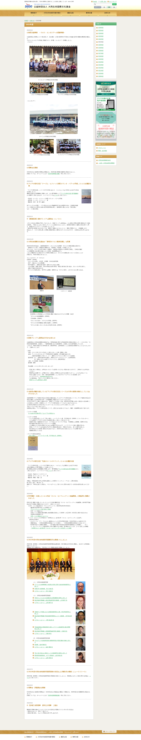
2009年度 (100, 76)
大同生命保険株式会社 (104, 160)
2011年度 (100, 70)
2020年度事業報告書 (53, 695)
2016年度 (100, 56)
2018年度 (100, 50)
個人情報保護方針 (29, 732)
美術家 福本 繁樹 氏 (41, 644)
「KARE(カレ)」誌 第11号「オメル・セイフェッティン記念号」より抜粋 (51, 528)
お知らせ (32, 20)
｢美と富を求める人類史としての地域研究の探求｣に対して (51, 653)
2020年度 (100, 45)
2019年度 (100, 47)
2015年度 (100, 59)
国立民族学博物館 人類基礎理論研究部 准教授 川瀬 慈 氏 (51, 631)
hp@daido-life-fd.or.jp (46, 376)
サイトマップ (113, 1)
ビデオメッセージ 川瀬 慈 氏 (43, 633)
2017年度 (100, 53)
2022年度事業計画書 (53, 173)
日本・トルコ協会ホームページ (39, 516)
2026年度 (100, 27)
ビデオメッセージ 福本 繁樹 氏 (44, 647)
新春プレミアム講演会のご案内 (38, 380)
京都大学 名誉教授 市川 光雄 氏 (44, 588)
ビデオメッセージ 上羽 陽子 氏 (44, 602)
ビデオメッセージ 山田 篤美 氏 (44, 658)
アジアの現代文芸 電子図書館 (69, 193)
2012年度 (100, 67)
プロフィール (102, 148)
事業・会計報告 (102, 150)
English (95, 1)
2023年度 (100, 36)
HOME (26, 20)
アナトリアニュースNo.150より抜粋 (41, 509)
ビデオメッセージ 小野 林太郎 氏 (44, 620)
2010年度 (100, 73)
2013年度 (100, 65)
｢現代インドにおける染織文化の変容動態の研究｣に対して (51, 598)
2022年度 (100, 39)
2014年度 (100, 62)
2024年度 (100, 33)
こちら (56, 195)
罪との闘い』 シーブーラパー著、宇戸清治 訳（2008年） (45, 435)
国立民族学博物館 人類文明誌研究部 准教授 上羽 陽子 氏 (51, 600)
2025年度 (100, 30)
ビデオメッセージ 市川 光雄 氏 (44, 591)
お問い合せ (103, 1)
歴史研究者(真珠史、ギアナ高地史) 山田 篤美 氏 (48, 655)
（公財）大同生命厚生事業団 (106, 163)
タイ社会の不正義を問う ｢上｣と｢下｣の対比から (41, 413)
